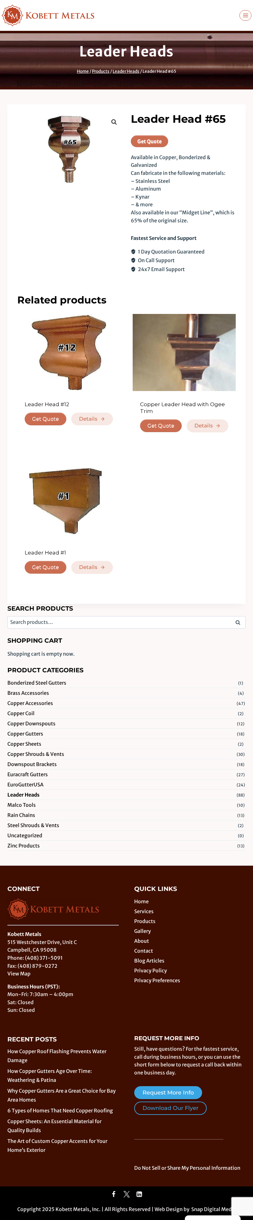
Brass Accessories (28, 693)
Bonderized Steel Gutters (36, 683)
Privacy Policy (150, 970)
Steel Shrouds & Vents (33, 825)
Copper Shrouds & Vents (35, 754)
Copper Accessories (30, 703)
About (141, 941)
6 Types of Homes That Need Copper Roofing (60, 1110)
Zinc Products (23, 846)
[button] (114, 122)
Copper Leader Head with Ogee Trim (182, 407)
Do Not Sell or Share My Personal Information (187, 1168)
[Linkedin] (139, 1194)
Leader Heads (126, 51)
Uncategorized (24, 835)
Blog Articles (149, 961)
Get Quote (149, 141)
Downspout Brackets (32, 764)
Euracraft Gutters (27, 774)
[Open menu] (245, 15)
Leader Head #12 (47, 404)
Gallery (142, 931)
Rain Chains (21, 815)
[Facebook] (113, 1194)
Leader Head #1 (45, 553)
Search (240, 623)
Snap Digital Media (213, 1209)
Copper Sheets (24, 744)
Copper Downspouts (31, 723)
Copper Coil (21, 713)
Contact (143, 951)
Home (141, 901)
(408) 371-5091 (44, 958)
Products (145, 921)
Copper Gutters (25, 734)
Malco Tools (21, 805)
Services (144, 911)
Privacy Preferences (157, 980)
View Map (19, 974)
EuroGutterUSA (25, 784)
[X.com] (126, 1194)
